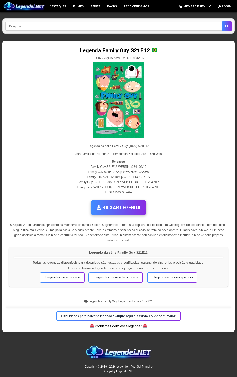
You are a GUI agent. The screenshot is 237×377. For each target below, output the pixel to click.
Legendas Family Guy (103, 301)
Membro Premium (197, 6)
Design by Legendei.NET (118, 371)
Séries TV (138, 58)
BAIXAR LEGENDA (120, 207)
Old (129, 58)
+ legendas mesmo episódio (172, 277)
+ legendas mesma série (62, 277)
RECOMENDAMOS (136, 6)
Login (226, 6)
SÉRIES (95, 6)
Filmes (78, 6)
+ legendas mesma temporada (115, 277)
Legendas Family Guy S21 (135, 301)
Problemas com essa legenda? (118, 326)
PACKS (112, 6)
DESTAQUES (57, 6)
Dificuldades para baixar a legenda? (118, 316)
